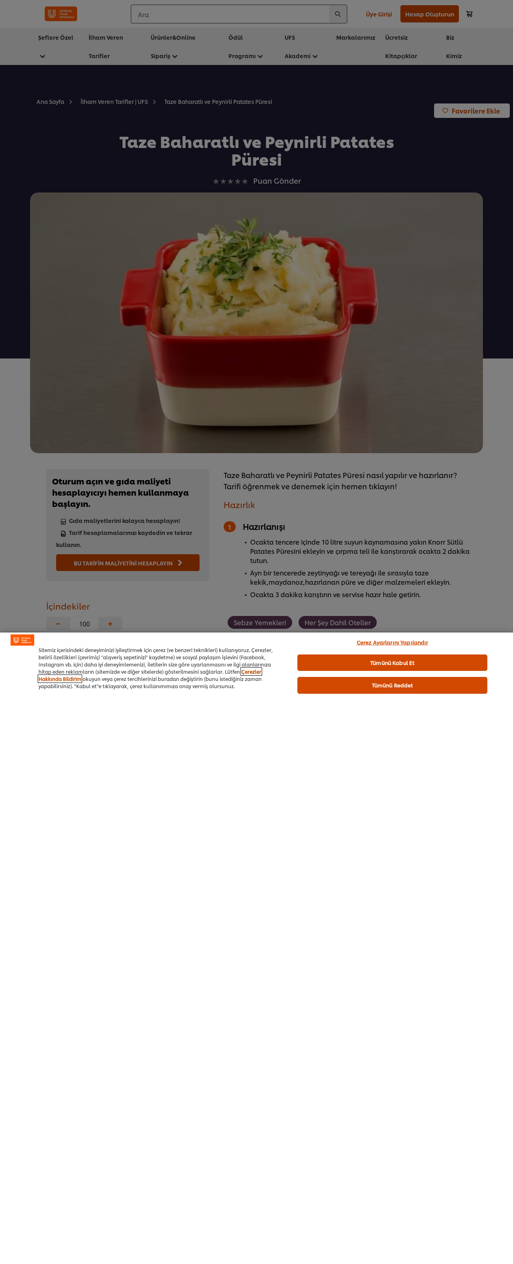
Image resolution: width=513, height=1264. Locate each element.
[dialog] (256, 948)
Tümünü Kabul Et (392, 662)
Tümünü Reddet (392, 685)
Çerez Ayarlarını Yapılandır (392, 642)
